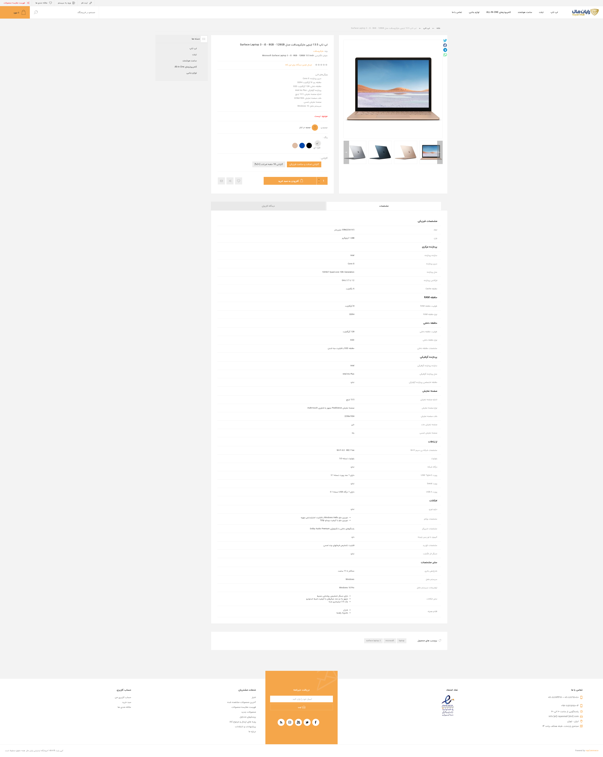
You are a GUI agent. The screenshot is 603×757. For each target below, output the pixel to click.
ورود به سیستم (64, 3)
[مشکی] (309, 145)
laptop (401, 641)
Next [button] (346, 152)
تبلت (194, 54)
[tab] (383, 206)
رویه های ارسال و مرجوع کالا (243, 721)
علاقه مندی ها (124, 707)
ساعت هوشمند (189, 60)
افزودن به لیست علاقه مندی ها (238, 180)
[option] (431, 152)
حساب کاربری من (123, 697)
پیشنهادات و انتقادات (245, 726)
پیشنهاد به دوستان (221, 180)
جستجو (36, 12)
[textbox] (70, 12)
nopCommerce (592, 750)
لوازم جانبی (191, 73)
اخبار (254, 697)
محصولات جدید (248, 712)
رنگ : (325, 137)
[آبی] (302, 145)
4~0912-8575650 (570, 705)
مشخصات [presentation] (383, 206)
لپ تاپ (193, 48)
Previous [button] (440, 152)
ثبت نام (84, 3)
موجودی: (324, 127)
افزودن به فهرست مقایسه (230, 180)
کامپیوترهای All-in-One (186, 66)
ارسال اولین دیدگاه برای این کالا (298, 65)
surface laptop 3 (373, 641)
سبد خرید (126, 702)
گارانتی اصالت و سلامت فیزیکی (304, 164)
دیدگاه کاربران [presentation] (268, 206)
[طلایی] (295, 145)
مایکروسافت (318, 51)
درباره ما (252, 731)
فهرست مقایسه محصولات (14, 3)
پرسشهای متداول (248, 716)
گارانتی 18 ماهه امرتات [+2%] (269, 164)
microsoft (390, 641)
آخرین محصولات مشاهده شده (241, 702)
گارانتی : (324, 158)
